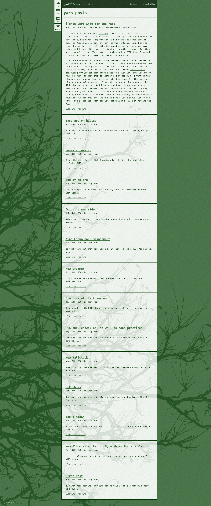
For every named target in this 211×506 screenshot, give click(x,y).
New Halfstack (77, 357)
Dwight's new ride (80, 209)
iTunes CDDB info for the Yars (90, 23)
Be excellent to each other (142, 4)
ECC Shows (73, 387)
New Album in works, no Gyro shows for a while (104, 446)
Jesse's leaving (78, 150)
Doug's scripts (74, 76)
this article (137, 69)
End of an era (77, 180)
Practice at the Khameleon (87, 298)
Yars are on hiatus (81, 120)
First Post (74, 476)
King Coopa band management (88, 239)
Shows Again (75, 416)
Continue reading (76, 109)
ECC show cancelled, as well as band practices (104, 328)
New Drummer (75, 268)
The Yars (103, 33)
